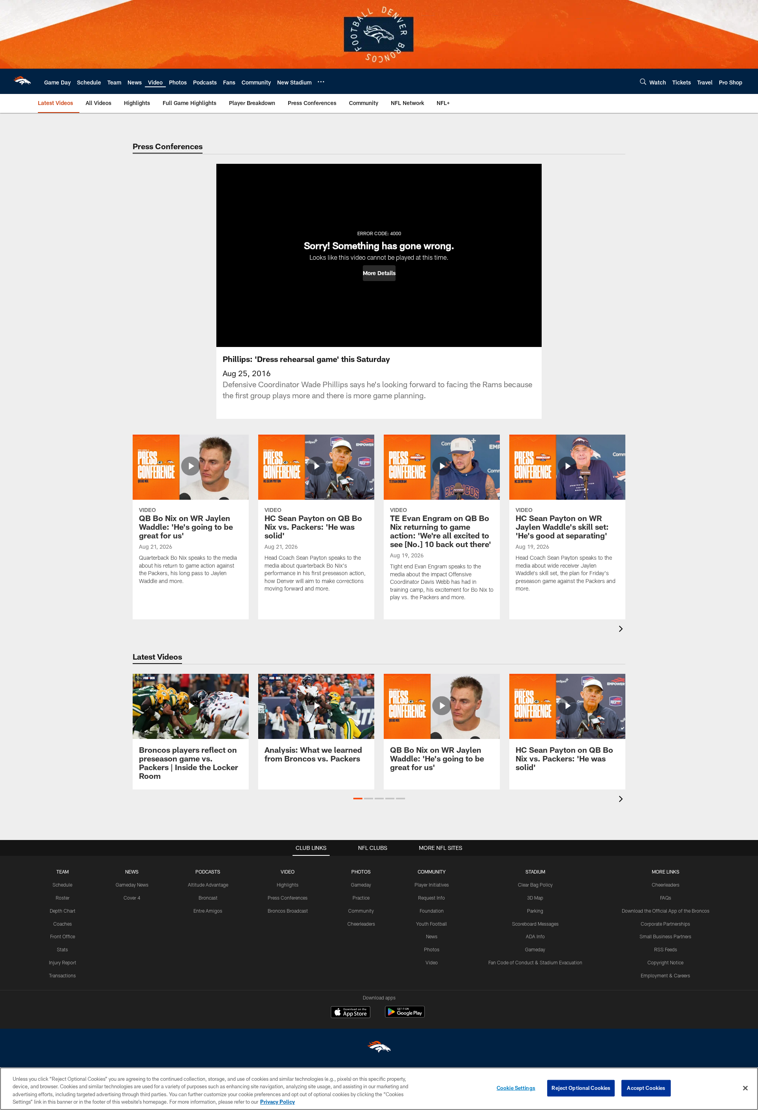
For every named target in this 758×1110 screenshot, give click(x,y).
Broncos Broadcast (288, 910)
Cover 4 (132, 897)
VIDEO (288, 871)
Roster (62, 897)
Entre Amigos (207, 910)
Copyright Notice (665, 962)
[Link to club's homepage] (22, 81)
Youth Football (431, 923)
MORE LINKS (665, 871)
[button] (379, 273)
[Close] (745, 1088)
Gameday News (132, 884)
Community (361, 910)
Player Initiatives (432, 884)
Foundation (432, 910)
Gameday (361, 884)
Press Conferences (288, 897)
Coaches (62, 923)
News (431, 936)
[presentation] (622, 630)
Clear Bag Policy (535, 884)
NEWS (132, 871)
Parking (535, 910)
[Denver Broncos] (379, 1048)
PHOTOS (361, 871)
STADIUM (535, 871)
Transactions (62, 975)
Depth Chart (62, 910)
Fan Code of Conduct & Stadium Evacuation (535, 962)
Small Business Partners (665, 936)
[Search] (643, 81)
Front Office (62, 936)
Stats (62, 949)
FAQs (665, 897)
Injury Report (62, 962)
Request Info (431, 897)
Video (432, 962)
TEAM (62, 871)
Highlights (287, 884)
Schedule (62, 884)
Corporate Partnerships (665, 923)
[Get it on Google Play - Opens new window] (404, 1016)
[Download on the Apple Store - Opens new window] (350, 1013)
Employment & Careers (665, 975)
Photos (431, 949)
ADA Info (535, 936)
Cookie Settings (516, 1088)
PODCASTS (207, 871)
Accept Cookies (646, 1088)
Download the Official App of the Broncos (665, 910)
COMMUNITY (432, 871)
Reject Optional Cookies (581, 1088)
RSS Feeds (665, 949)
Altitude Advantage (208, 884)
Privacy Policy (277, 1102)
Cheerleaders (361, 923)
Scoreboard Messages (535, 923)
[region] (379, 1088)
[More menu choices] (321, 82)
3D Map (535, 897)
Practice (361, 897)
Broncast (208, 897)
